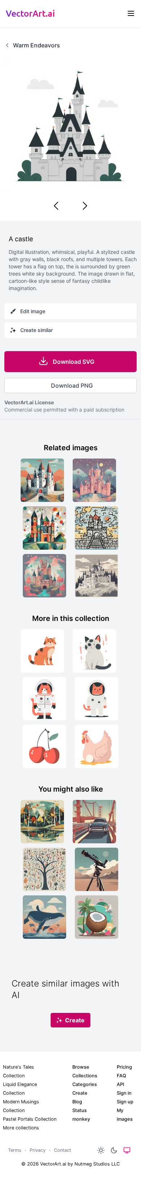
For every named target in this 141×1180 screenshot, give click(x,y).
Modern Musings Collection (21, 1106)
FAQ (121, 1075)
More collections (21, 1127)
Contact (62, 1150)
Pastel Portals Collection (29, 1119)
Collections (84, 1075)
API (120, 1084)
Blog (77, 1101)
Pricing (124, 1067)
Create (79, 1093)
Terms (14, 1150)
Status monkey (81, 1115)
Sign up (125, 1101)
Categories (84, 1084)
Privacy (38, 1150)
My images (125, 1115)
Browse (80, 1067)
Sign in (124, 1093)
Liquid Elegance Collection (20, 1089)
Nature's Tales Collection (18, 1071)
